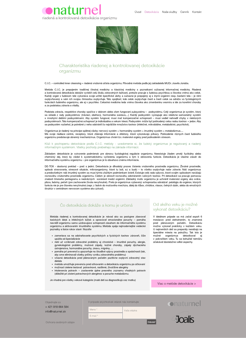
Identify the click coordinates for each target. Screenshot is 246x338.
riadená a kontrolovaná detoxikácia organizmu (79, 18)
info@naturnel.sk (55, 311)
